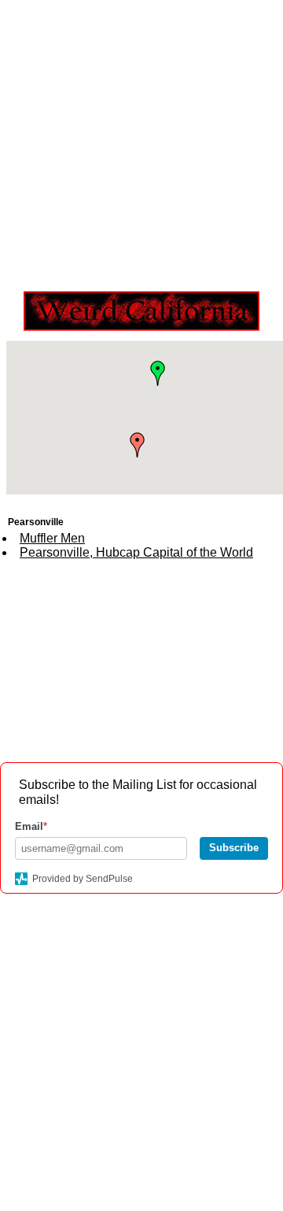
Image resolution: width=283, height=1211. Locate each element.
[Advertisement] (141, 141)
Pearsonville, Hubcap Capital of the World (136, 552)
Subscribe (234, 848)
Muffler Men (52, 538)
